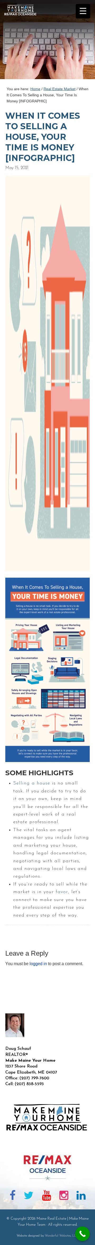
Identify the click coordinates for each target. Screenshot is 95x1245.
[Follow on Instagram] (64, 1196)
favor (62, 892)
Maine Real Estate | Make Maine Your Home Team (23, 41)
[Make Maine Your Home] (47, 1146)
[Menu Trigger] (83, 11)
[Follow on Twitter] (29, 1196)
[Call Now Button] (82, 1234)
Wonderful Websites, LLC (61, 1235)
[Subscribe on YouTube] (46, 1196)
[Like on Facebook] (12, 1196)
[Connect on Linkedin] (81, 1196)
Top (89, 1237)
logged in (38, 963)
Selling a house (31, 783)
